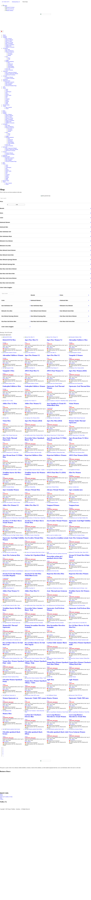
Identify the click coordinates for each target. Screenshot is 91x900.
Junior (6, 56)
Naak (6, 96)
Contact (7, 108)
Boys (9, 58)
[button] (5, 5)
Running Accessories (9, 82)
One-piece (10, 53)
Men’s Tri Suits (8, 41)
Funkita (7, 94)
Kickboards (10, 64)
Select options (6, 347)
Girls (9, 59)
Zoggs (6, 102)
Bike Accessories (9, 83)
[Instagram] (1, 804)
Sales (4, 86)
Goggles (7, 60)
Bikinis (9, 55)
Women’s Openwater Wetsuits (11, 73)
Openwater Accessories (10, 74)
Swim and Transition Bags (10, 85)
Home (4, 35)
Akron (6, 89)
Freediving (5, 79)
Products (5, 36)
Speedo (6, 100)
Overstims (7, 98)
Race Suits (7, 49)
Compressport (8, 91)
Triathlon (5, 37)
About (4, 106)
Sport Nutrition (8, 84)
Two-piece (10, 54)
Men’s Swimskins (9, 43)
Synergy (7, 101)
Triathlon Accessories (9, 47)
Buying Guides (6, 104)
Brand (4, 88)
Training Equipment (9, 61)
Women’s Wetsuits (9, 39)
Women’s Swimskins (9, 44)
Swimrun (5, 76)
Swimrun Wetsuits (9, 77)
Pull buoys (10, 65)
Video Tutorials (8, 107)
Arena (6, 90)
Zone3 (6, 103)
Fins (9, 62)
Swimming (5, 48)
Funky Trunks (8, 95)
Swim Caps (7, 68)
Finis (6, 92)
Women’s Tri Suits (9, 42)
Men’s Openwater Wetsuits (11, 72)
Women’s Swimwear (9, 51)
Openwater (5, 71)
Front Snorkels (11, 67)
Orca (6, 97)
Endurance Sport (6, 80)
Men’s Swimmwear (9, 50)
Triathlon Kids (8, 45)
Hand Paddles (11, 66)
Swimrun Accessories (9, 78)
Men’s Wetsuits (8, 38)
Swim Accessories (9, 70)
